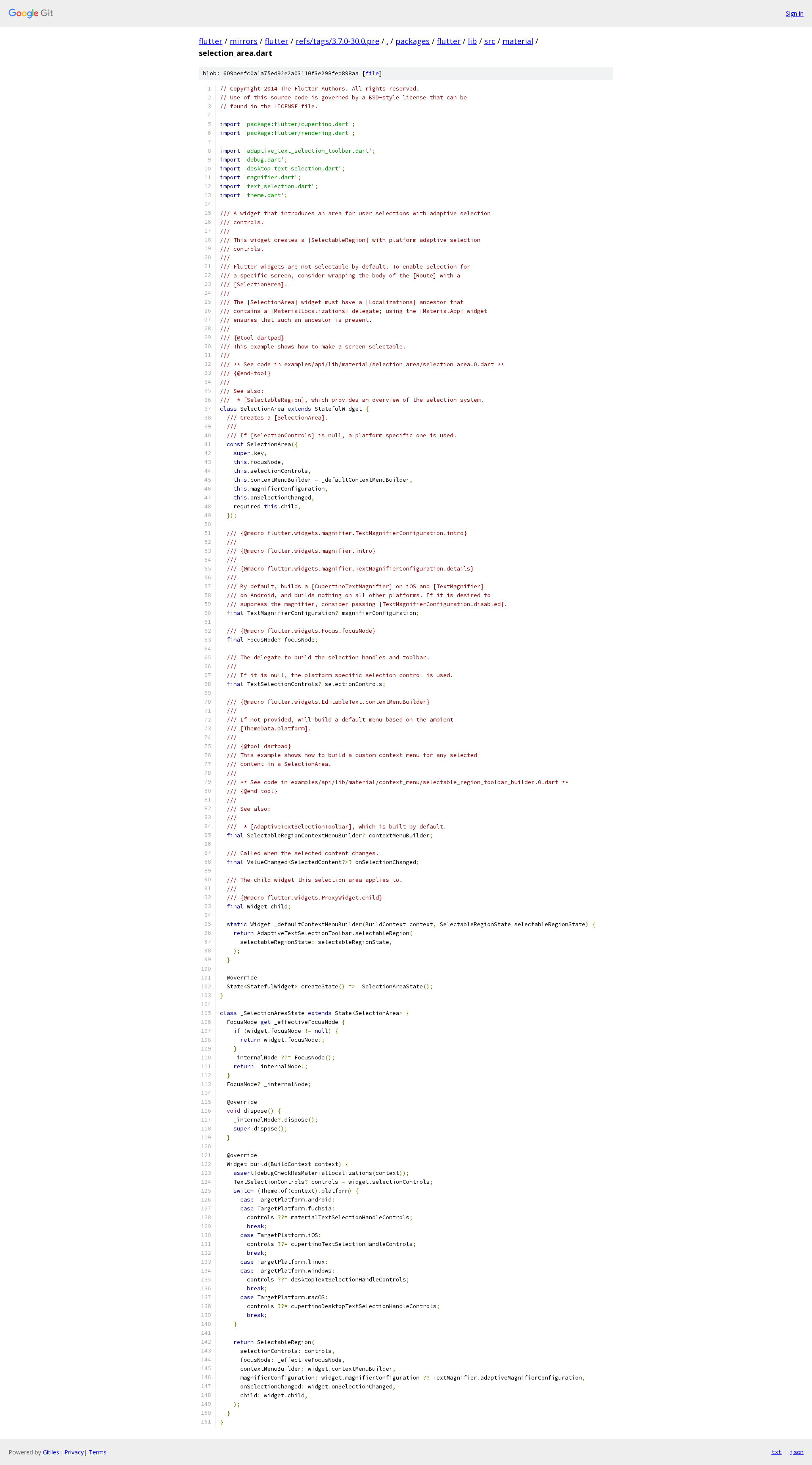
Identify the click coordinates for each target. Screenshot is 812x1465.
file (372, 73)
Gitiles (51, 1452)
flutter (210, 41)
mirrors (244, 41)
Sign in (795, 13)
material (517, 41)
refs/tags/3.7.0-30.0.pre (337, 41)
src (489, 41)
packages (412, 41)
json (797, 1452)
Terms (98, 1452)
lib (472, 41)
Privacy (74, 1452)
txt (776, 1452)
